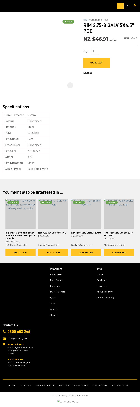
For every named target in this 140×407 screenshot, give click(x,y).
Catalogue (102, 280)
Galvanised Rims (99, 19)
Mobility (53, 315)
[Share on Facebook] (93, 73)
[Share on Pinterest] (106, 73)
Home (100, 274)
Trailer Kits (54, 286)
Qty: (85, 51)
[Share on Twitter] (97, 73)
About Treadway (105, 292)
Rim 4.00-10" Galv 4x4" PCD (52, 232)
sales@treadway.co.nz (18, 338)
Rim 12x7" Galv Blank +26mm (86, 232)
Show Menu (4, 6)
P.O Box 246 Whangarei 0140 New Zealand (19, 362)
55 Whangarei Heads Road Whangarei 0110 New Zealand (20, 349)
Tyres (52, 297)
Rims (86, 19)
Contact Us (100, 385)
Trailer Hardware (57, 292)
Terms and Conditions (73, 385)
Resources (102, 286)
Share (87, 72)
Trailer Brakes (56, 274)
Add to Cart (96, 62)
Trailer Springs (56, 280)
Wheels (53, 309)
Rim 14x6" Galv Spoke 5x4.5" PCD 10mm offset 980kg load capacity (20, 235)
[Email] (102, 73)
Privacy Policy (44, 385)
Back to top (120, 385)
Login (128, 6)
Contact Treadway (105, 297)
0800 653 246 (19, 332)
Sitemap (25, 385)
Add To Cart (20, 252)
